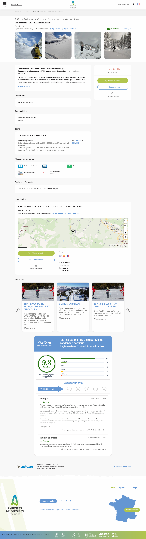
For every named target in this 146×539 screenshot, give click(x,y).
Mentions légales (7, 535)
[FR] (138, 4)
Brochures (75, 510)
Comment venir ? (132, 510)
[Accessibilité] (133, 4)
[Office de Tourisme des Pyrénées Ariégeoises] (73, 4)
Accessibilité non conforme (41, 535)
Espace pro (59, 510)
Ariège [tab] (134, 488)
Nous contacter (48, 501)
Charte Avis (27, 535)
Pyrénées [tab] (123, 488)
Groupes (67, 510)
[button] (14, 4)
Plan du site (18, 535)
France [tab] (112, 488)
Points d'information (47, 510)
